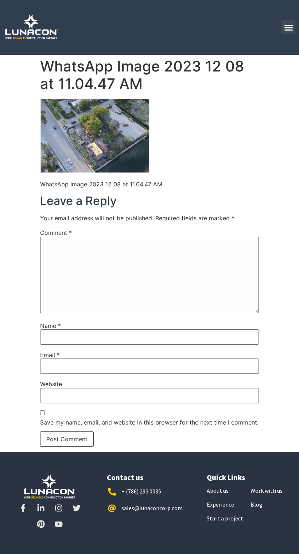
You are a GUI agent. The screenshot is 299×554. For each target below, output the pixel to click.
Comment (56, 233)
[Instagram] (59, 508)
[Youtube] (59, 524)
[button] (288, 27)
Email (50, 355)
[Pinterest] (41, 524)
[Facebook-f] (23, 508)
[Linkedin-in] (41, 508)
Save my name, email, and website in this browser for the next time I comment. (149, 422)
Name (50, 326)
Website (51, 384)
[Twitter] (77, 508)
